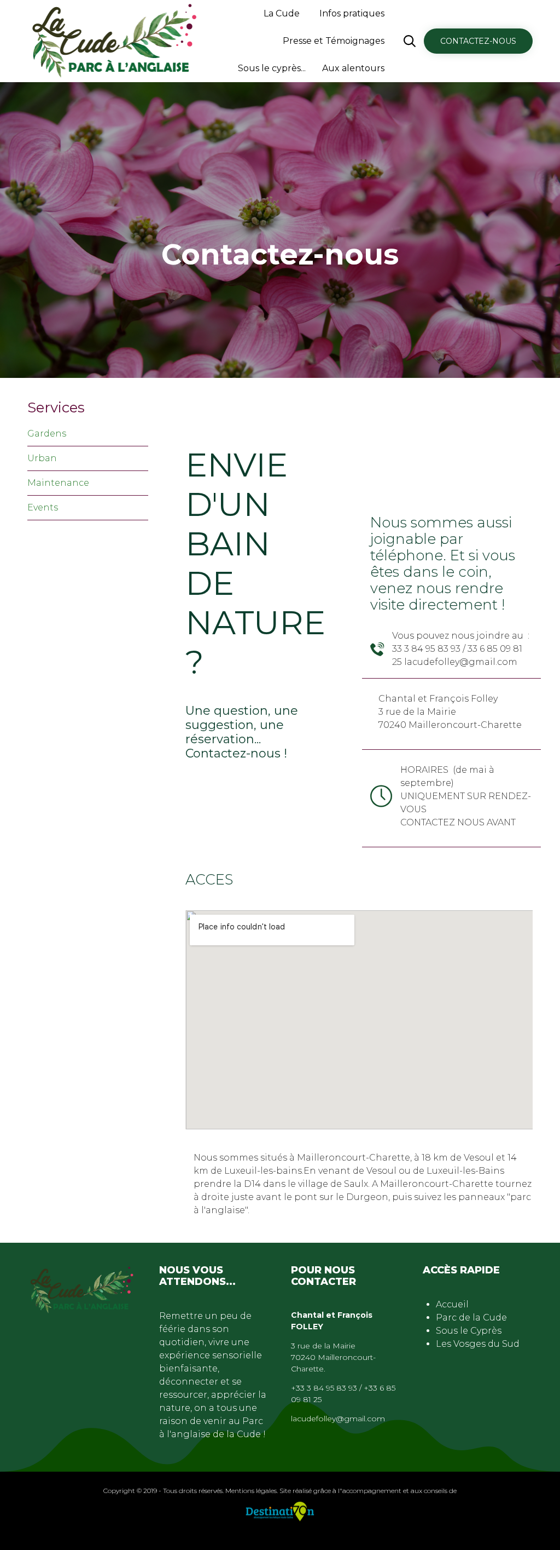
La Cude (282, 13)
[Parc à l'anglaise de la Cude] (115, 41)
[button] (478, 41)
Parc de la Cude (471, 1317)
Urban (42, 458)
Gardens (46, 433)
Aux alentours (353, 68)
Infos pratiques (351, 13)
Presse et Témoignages (333, 41)
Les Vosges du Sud (478, 1344)
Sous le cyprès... (272, 68)
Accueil (452, 1304)
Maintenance (58, 483)
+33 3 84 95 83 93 (324, 1388)
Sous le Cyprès (468, 1330)
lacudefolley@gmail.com (338, 1418)
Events (42, 507)
